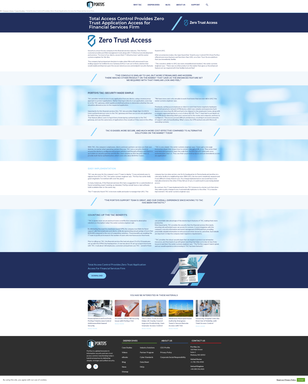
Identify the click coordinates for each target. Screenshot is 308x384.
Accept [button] (301, 380)
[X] (95, 366)
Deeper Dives (154, 5)
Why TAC (137, 5)
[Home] (1, 11)
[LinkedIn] (89, 366)
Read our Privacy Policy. (286, 380)
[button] (207, 4)
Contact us (198, 341)
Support (195, 5)
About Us (180, 5)
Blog (168, 5)
